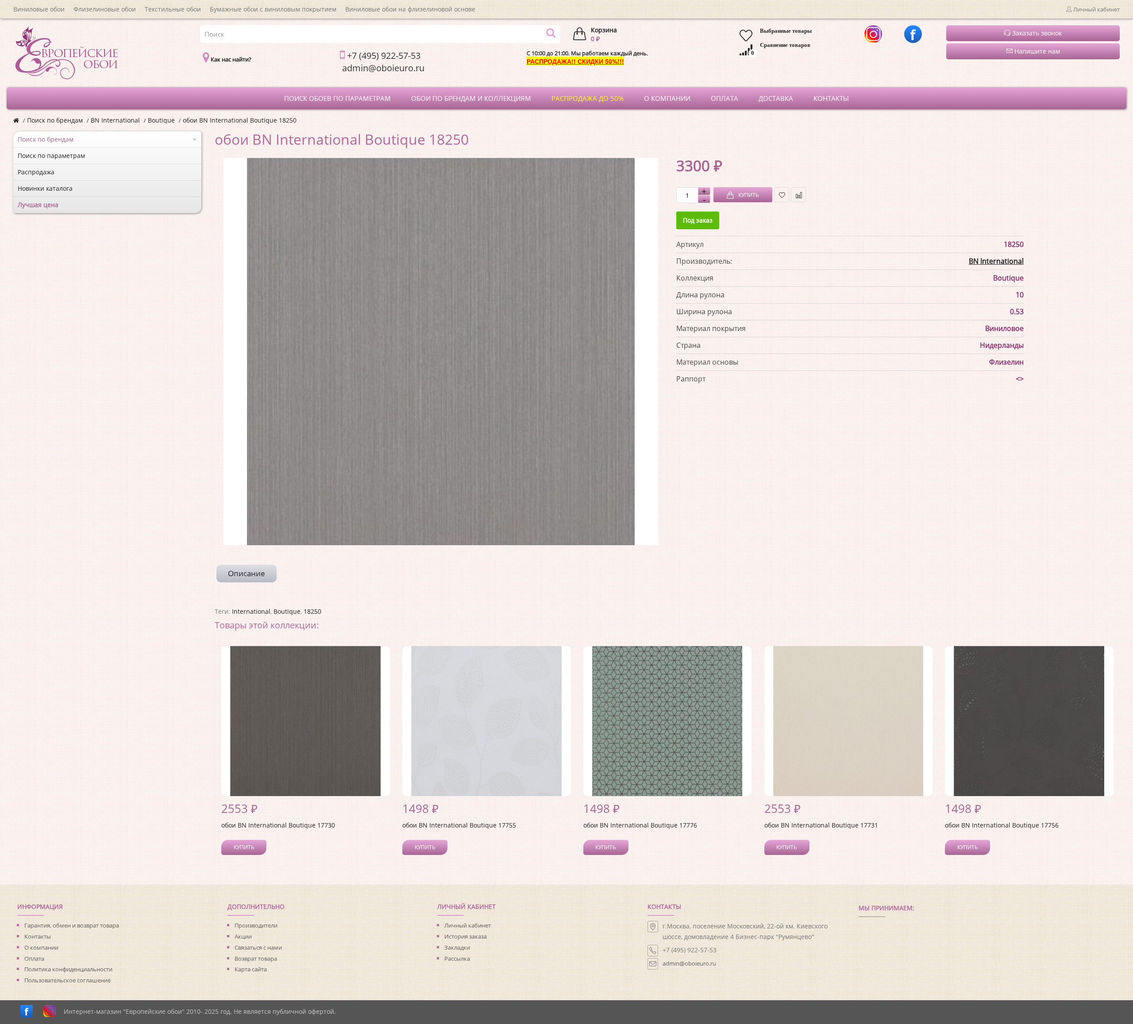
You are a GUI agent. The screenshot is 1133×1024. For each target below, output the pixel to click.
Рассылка (457, 958)
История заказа (465, 936)
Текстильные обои (173, 9)
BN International (115, 120)
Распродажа (36, 172)
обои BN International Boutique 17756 (1002, 825)
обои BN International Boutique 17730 (278, 825)
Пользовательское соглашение (67, 980)
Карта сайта (251, 969)
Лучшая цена (38, 204)
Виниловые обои (39, 9)
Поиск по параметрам (51, 155)
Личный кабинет (467, 925)
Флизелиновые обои (104, 9)
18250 (312, 611)
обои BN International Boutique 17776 (640, 825)
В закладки (781, 194)
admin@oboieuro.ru (689, 963)
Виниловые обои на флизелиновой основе (410, 9)
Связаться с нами (258, 947)
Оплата (34, 958)
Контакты (37, 936)
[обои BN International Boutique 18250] (441, 351)
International (251, 611)
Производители (256, 925)
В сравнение (798, 194)
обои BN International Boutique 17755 (459, 825)
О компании (41, 947)
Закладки (457, 947)
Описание (246, 573)
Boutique (161, 120)
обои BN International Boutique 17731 (821, 825)
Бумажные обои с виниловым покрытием (273, 9)
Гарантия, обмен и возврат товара (71, 925)
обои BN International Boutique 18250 (240, 120)
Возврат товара (256, 958)
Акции (243, 936)
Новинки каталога (45, 188)
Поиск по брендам (55, 120)
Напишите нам (1036, 51)
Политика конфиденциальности (68, 969)
